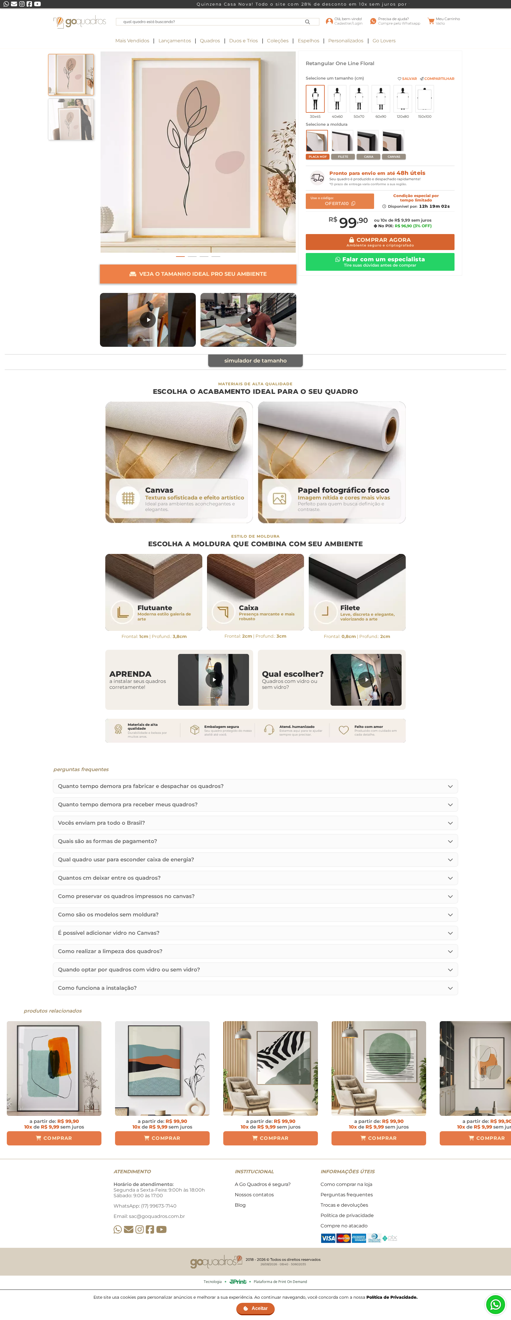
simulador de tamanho (255, 360)
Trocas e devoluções (344, 1205)
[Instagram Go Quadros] (139, 1229)
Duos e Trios (243, 40)
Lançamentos (175, 40)
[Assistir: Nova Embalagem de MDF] (148, 320)
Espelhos (308, 40)
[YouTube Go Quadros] (161, 1229)
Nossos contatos (254, 1194)
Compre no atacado (344, 1226)
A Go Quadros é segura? (263, 1184)
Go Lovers (384, 40)
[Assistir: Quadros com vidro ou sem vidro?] (366, 680)
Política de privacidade (347, 1215)
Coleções (278, 40)
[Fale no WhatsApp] (495, 1304)
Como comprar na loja (346, 1184)
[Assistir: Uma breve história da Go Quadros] (248, 320)
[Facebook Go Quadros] (150, 1229)
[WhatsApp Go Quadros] (118, 1229)
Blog (240, 1205)
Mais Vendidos (132, 40)
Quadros (210, 40)
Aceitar (260, 1308)
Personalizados (345, 40)
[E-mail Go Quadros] (128, 1229)
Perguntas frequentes (347, 1194)
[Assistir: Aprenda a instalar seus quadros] (213, 680)
